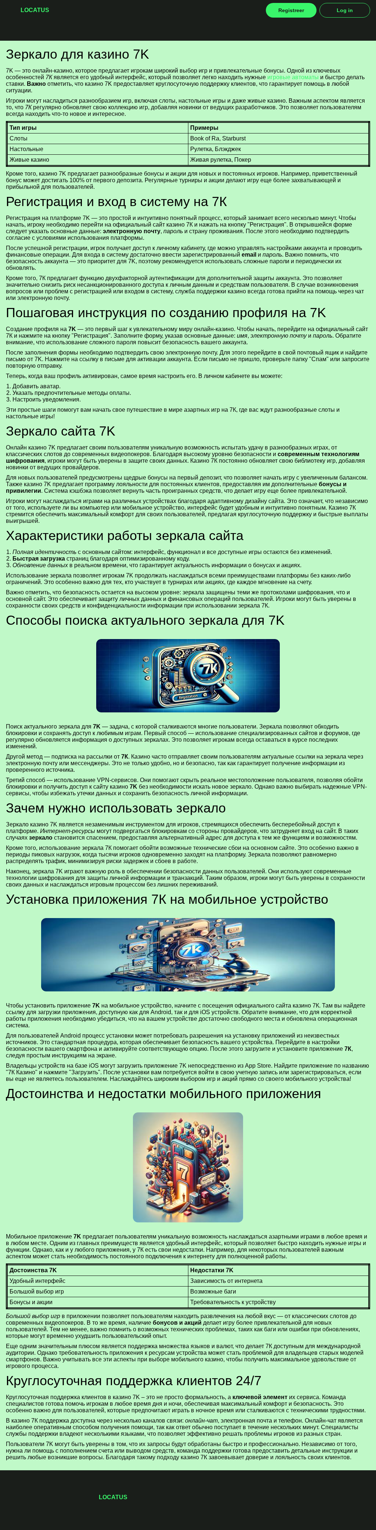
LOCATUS (35, 10)
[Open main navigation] (10, 10)
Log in (345, 10)
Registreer (291, 10)
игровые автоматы (293, 77)
